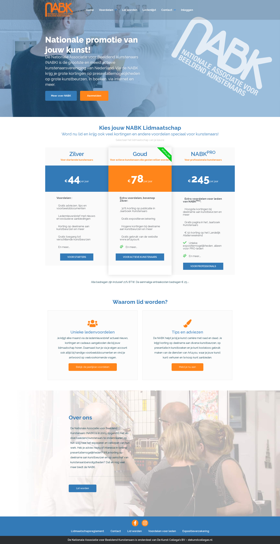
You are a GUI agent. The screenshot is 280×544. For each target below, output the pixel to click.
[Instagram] (145, 523)
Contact (166, 9)
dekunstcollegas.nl (200, 539)
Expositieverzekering (195, 531)
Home (90, 9)
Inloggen (187, 9)
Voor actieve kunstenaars (140, 257)
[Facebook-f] (135, 523)
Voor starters (76, 257)
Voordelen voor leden (162, 531)
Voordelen (106, 9)
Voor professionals (203, 266)
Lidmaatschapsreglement (87, 531)
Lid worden (129, 9)
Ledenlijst (149, 9)
